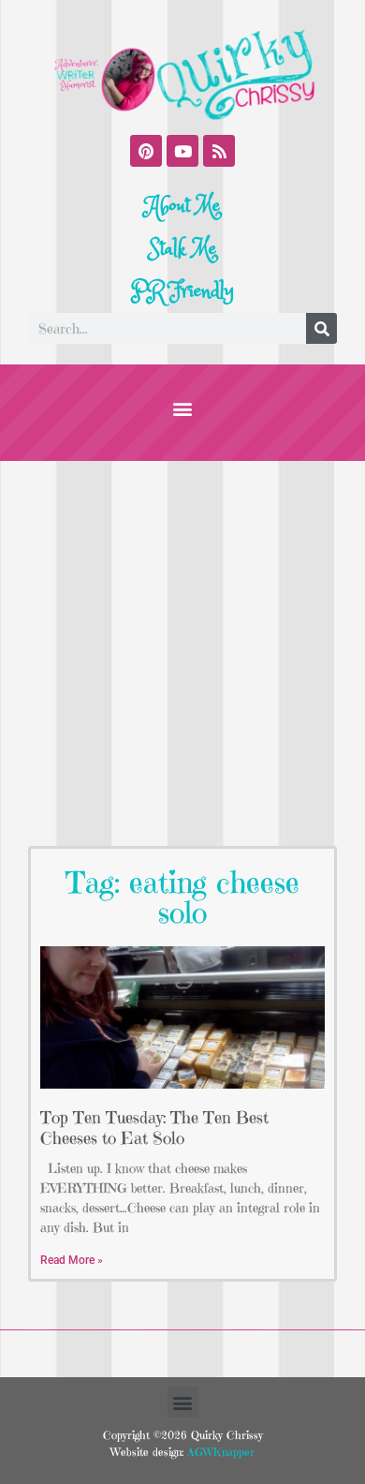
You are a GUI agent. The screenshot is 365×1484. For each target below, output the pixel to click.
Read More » (71, 1260)
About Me (183, 206)
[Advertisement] (182, 653)
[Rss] (219, 151)
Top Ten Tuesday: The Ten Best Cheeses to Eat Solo (154, 1127)
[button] (183, 408)
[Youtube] (182, 151)
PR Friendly (182, 291)
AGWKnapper (219, 1452)
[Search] (321, 328)
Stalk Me (182, 249)
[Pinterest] (146, 151)
